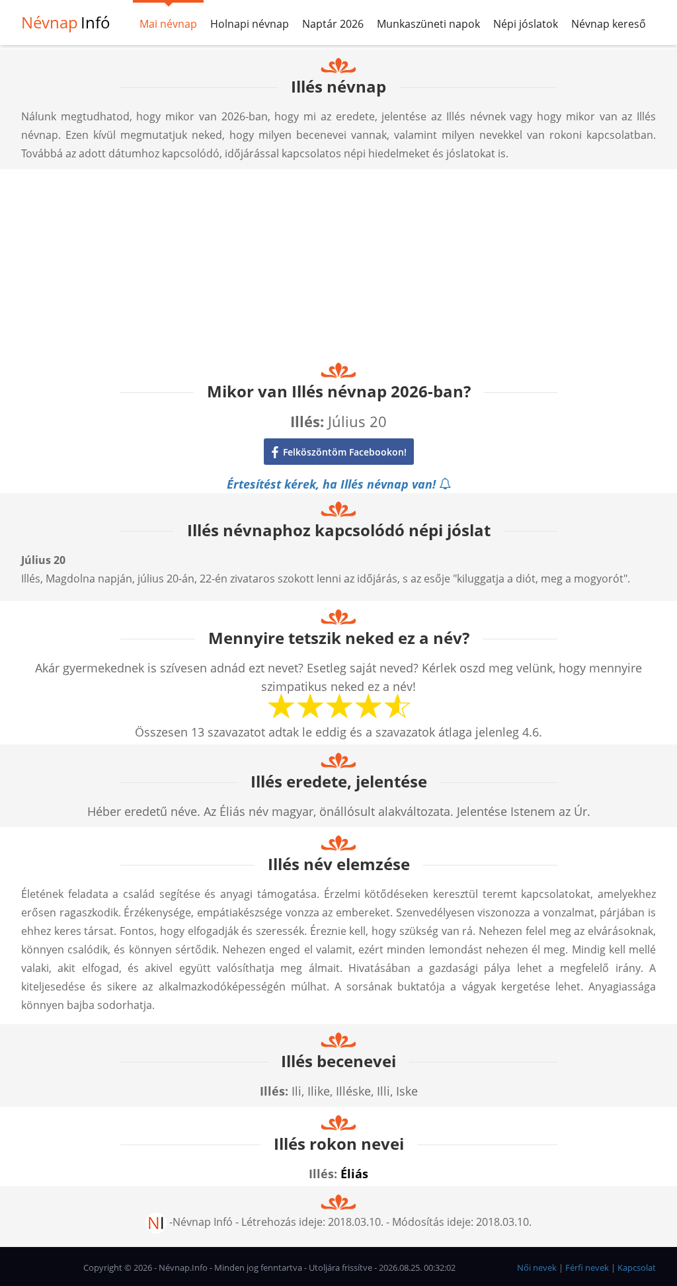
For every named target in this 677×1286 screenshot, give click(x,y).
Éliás (354, 1174)
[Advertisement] (338, 261)
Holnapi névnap (249, 24)
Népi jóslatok (525, 24)
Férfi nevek (587, 1267)
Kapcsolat (636, 1267)
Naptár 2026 (333, 24)
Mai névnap (168, 24)
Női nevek (537, 1267)
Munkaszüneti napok (428, 24)
